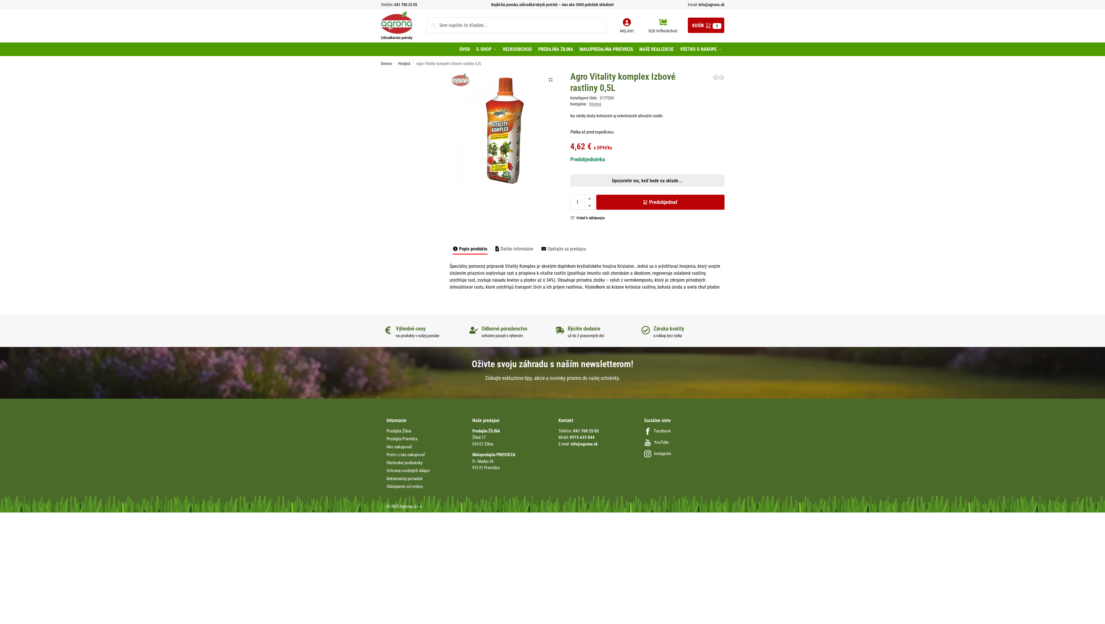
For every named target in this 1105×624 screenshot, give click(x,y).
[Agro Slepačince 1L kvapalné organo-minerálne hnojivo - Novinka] (716, 77)
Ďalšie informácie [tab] (517, 249)
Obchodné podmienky (405, 462)
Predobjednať (663, 202)
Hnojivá (404, 63)
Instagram (662, 453)
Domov (386, 63)
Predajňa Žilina (399, 431)
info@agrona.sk (711, 4)
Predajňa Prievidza (402, 438)
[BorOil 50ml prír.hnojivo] (722, 77)
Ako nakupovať (399, 447)
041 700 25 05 (405, 4)
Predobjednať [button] (548, 216)
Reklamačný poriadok (405, 478)
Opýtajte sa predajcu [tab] (566, 249)
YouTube (661, 442)
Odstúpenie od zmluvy (405, 486)
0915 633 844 (582, 437)
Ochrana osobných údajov (408, 470)
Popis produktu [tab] (473, 249)
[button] (706, 25)
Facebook (662, 431)
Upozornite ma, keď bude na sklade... (545, 202)
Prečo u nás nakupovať (406, 454)
